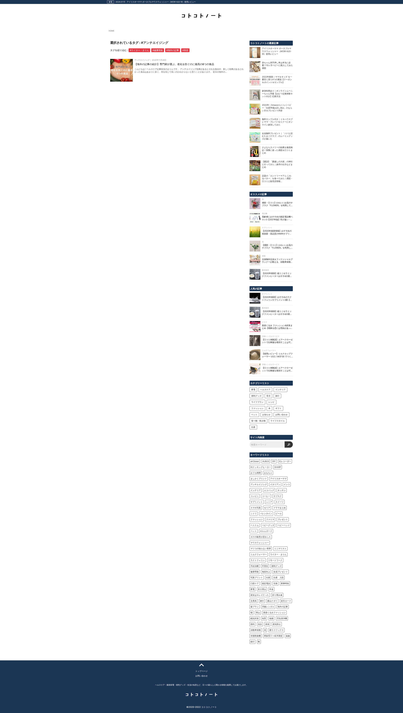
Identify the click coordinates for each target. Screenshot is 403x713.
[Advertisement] (178, 121)
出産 (253, 427)
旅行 (277, 396)
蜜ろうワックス (276, 630)
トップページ (201, 671)
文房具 (253, 601)
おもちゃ (268, 473)
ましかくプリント (258, 478)
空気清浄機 (282, 618)
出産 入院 (278, 577)
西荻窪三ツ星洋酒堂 (273, 636)
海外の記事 (283, 606)
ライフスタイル (277, 420)
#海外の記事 (172, 50)
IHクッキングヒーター (260, 467)
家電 (253, 389)
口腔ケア (254, 583)
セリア (267, 507)
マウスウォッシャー (259, 542)
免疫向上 (266, 571)
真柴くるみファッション (274, 612)
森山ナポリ (272, 601)
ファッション (257, 408)
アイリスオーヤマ (278, 478)
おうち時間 (255, 473)
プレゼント (283, 519)
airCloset (254, 461)
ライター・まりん (278, 554)
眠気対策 (254, 618)
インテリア (280, 389)
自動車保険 (255, 630)
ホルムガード (266, 531)
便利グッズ (256, 396)
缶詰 (260, 624)
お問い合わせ (281, 414)
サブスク (277, 496)
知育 (264, 618)
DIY (274, 461)
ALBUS (265, 461)
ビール (278, 513)
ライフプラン (257, 402)
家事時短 (285, 583)
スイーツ (279, 502)
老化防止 (277, 624)
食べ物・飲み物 (258, 420)
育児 (268, 396)
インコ (287, 484)
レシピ (271, 402)
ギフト (278, 408)
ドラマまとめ (279, 507)
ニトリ (253, 513)
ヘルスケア (265, 389)
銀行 (252, 641)
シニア (269, 502)
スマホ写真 (255, 507)
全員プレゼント (280, 571)
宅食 (275, 583)
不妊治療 (254, 566)
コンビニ (254, 496)
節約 (252, 624)
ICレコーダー (285, 461)
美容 (267, 624)
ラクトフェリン (257, 560)
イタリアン (275, 484)
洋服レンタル (268, 606)
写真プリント (256, 577)
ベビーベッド (284, 525)
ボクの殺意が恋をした (260, 537)
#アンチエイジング (154, 43)
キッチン (282, 490)
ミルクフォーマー (258, 554)
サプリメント (256, 502)
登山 (258, 612)
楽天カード (286, 601)
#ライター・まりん (139, 50)
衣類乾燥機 (255, 636)
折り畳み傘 (277, 595)
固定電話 (266, 583)
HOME (111, 31)
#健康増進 (158, 50)
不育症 (265, 566)
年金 (271, 589)
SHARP (277, 467)
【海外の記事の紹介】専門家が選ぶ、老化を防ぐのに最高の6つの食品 (174, 64)
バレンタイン (266, 513)
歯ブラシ (254, 606)
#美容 (185, 50)
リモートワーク (275, 560)
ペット (254, 414)
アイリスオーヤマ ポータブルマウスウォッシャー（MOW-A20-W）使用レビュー (161, 2)
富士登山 (262, 589)
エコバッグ (269, 490)
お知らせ (266, 414)
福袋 (271, 618)
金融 (288, 636)
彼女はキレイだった (259, 595)
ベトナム (254, 525)
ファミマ (270, 519)
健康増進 (254, 571)
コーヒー (266, 496)
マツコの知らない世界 (260, 548)
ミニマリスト (280, 548)
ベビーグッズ (268, 525)
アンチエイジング (258, 484)
